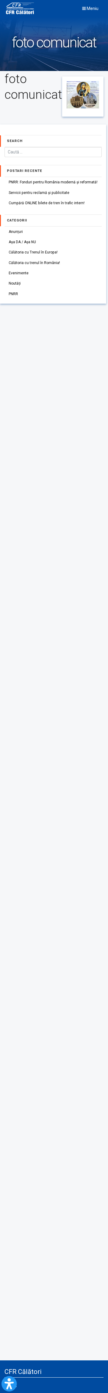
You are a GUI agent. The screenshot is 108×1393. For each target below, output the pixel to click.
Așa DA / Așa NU (22, 242)
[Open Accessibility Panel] (9, 1383)
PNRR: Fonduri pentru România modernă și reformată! (53, 182)
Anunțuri (16, 232)
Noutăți (15, 283)
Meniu (92, 8)
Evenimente (18, 273)
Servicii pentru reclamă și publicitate (39, 193)
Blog (13, 1385)
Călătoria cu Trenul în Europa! (33, 252)
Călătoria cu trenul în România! (34, 263)
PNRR (13, 294)
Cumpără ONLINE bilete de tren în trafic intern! (47, 203)
